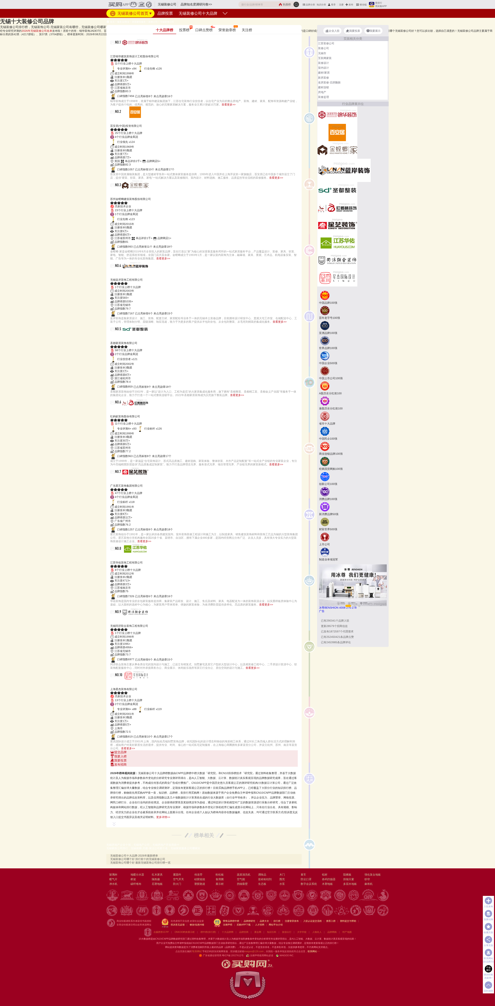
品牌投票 (165, 13)
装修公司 (153, 22)
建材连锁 (323, 87)
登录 (333, 4)
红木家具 (157, 874)
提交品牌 (120, 752)
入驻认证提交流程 (312, 921)
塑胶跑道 (199, 883)
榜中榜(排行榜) (208, 932)
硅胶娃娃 (199, 879)
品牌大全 (264, 921)
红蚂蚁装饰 (121, 411)
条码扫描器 (328, 879)
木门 (282, 874)
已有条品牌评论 (336, 642)
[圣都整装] (337, 190)
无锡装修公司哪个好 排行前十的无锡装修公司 (137, 859)
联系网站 (314, 951)
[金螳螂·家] (337, 149)
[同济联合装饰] (337, 260)
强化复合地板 (372, 874)
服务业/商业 (123, 22)
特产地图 (347, 932)
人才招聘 (259, 924)
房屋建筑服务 (139, 22)
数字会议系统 (309, 883)
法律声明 (227, 924)
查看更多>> (229, 104)
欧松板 (220, 874)
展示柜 (220, 883)
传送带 (198, 874)
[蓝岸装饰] (344, 170)
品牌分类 (310, 4)
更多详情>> (163, 817)
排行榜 (276, 921)
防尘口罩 (306, 879)
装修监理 (323, 97)
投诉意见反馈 (178, 924)
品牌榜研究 (249, 921)
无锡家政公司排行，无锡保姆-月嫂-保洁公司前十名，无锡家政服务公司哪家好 (153, 848)
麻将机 (368, 883)
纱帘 (367, 879)
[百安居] (337, 132)
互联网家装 (325, 58)
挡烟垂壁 (242, 883)
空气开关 (178, 879)
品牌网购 (332, 932)
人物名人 (317, 932)
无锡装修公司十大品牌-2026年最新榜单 (134, 855)
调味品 (262, 874)
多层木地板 (350, 883)
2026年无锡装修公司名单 (37, 30)
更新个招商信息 (334, 626)
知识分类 (321, 4)
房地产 (322, 92)
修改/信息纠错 (197, 924)
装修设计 (323, 62)
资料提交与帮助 (348, 921)
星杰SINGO (122, 684)
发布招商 (120, 764)
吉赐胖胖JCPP (161, 932)
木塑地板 (327, 883)
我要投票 (120, 760)
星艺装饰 (119, 481)
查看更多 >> (204, 768)
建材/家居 (324, 72)
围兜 (282, 879)
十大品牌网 (227, 932)
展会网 (257, 932)
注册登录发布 (292, 921)
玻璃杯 (113, 874)
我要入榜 (120, 756)
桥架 (133, 879)
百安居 (117, 121)
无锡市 (322, 53)
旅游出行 (286, 932)
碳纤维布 (136, 883)
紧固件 (177, 874)
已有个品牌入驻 (335, 620)
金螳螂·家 (120, 194)
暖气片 (113, 879)
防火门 (177, 883)
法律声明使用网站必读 (261, 955)
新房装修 (323, 77)
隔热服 (156, 879)
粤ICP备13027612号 (233, 955)
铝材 (324, 874)
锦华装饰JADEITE (129, 51)
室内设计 (323, 67)
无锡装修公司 (167, 22)
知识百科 (271, 932)
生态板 (262, 883)
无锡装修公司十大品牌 (198, 13)
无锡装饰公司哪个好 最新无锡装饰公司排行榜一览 (140, 862)
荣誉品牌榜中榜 (231, 921)
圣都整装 (119, 338)
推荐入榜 (330, 921)
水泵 (282, 883)
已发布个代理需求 (337, 631)
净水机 (113, 883)
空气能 (241, 879)
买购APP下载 (244, 924)
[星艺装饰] (337, 225)
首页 (112, 22)
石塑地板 (157, 883)
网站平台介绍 (276, 924)
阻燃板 (347, 874)
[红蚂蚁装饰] (337, 207)
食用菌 (220, 879)
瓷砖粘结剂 (265, 879)
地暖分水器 (137, 874)
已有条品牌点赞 (337, 636)
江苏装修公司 (326, 43)
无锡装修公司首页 (132, 13)
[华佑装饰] (337, 242)
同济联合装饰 (124, 621)
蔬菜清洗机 (243, 874)
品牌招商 (243, 932)
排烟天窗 (348, 879)
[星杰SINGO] (337, 277)
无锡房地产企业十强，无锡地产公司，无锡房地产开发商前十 (142, 844)
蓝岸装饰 (119, 275)
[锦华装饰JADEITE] (337, 114)
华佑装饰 (119, 557)
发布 (351, 4)
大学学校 (301, 932)
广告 (321, 611)
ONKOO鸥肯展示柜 (185, 932)
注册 (341, 4)
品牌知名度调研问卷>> (196, 4)
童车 (303, 874)
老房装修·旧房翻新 (329, 82)
